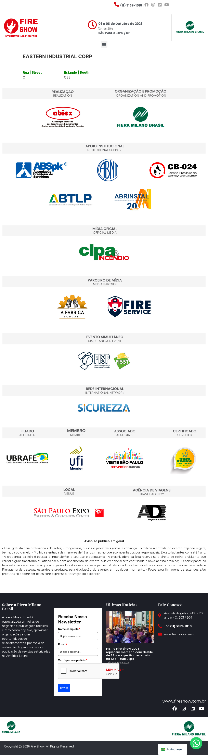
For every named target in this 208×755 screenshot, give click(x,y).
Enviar (64, 688)
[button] (104, 44)
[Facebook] (146, 5)
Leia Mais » (115, 669)
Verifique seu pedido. (72, 660)
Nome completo (69, 629)
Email (62, 644)
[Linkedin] (160, 5)
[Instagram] (153, 5)
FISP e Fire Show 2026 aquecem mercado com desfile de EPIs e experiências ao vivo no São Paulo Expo (129, 654)
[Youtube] (166, 5)
